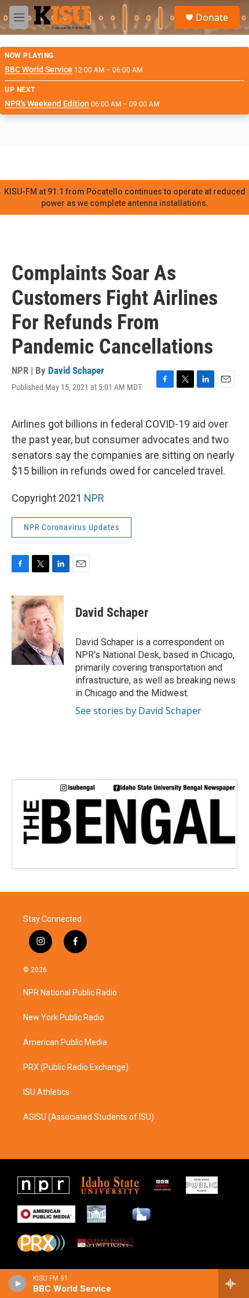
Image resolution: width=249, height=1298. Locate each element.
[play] (17, 1283)
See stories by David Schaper (138, 710)
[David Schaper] (38, 630)
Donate (212, 17)
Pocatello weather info (185, 162)
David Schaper (76, 370)
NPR (94, 498)
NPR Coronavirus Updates (71, 527)
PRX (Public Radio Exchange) (76, 1067)
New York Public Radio (63, 1017)
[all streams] (233, 1283)
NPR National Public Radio (70, 992)
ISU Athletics (46, 1092)
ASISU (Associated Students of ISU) (88, 1117)
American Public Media (65, 1042)
